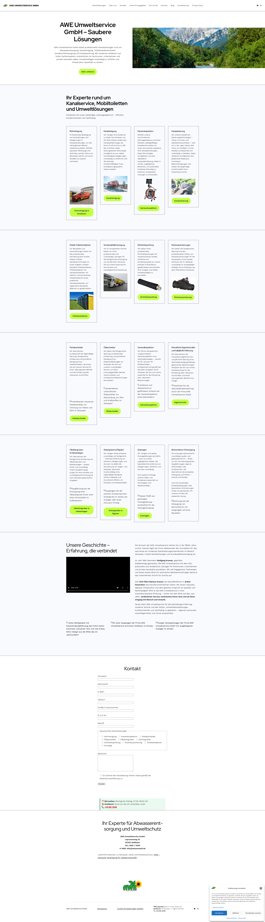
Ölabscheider (112, 411)
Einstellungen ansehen (253, 913)
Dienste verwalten (218, 907)
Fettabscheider (79, 418)
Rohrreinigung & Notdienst (81, 212)
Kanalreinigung (113, 198)
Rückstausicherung (183, 297)
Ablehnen (235, 913)
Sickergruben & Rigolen (115, 512)
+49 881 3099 (111, 807)
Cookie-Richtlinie (231, 918)
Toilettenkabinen (79, 316)
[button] (261, 888)
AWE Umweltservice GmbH (24, 5)
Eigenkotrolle (180, 402)
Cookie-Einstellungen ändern (130, 909)
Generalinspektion (148, 405)
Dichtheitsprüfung (148, 297)
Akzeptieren (219, 913)
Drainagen (144, 516)
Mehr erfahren (87, 72)
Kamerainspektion (148, 208)
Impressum (102, 909)
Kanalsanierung (181, 201)
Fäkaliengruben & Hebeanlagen (81, 509)
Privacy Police (242, 918)
